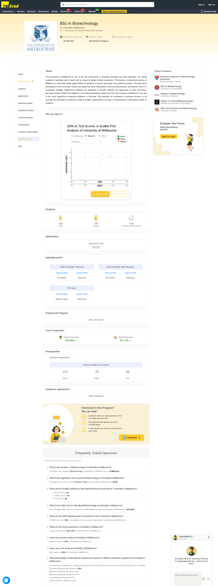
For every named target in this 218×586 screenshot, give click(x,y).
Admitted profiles (25, 103)
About (20, 74)
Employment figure (26, 110)
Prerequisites (23, 125)
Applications (23, 96)
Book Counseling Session (114, 11)
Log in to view (61, 273)
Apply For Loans (168, 136)
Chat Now (132, 437)
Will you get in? (24, 81)
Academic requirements (28, 132)
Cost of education (25, 117)
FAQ (20, 146)
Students (22, 89)
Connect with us (25, 139)
